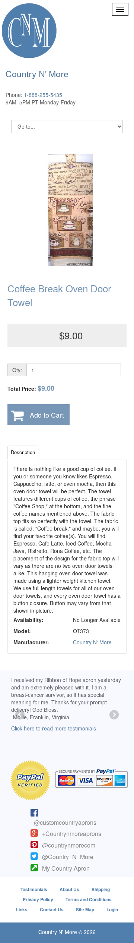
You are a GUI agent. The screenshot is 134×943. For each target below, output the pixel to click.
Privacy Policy (38, 899)
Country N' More (92, 642)
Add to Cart (47, 414)
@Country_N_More (67, 856)
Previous (20, 715)
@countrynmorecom (68, 845)
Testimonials (33, 889)
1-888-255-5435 (43, 94)
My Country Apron (66, 868)
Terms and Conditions (89, 899)
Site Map (85, 909)
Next (113, 715)
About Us (69, 889)
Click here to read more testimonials (53, 728)
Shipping (101, 889)
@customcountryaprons (65, 822)
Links (22, 909)
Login (112, 909)
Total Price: (30, 388)
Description (23, 452)
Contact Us (52, 909)
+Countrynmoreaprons (71, 833)
